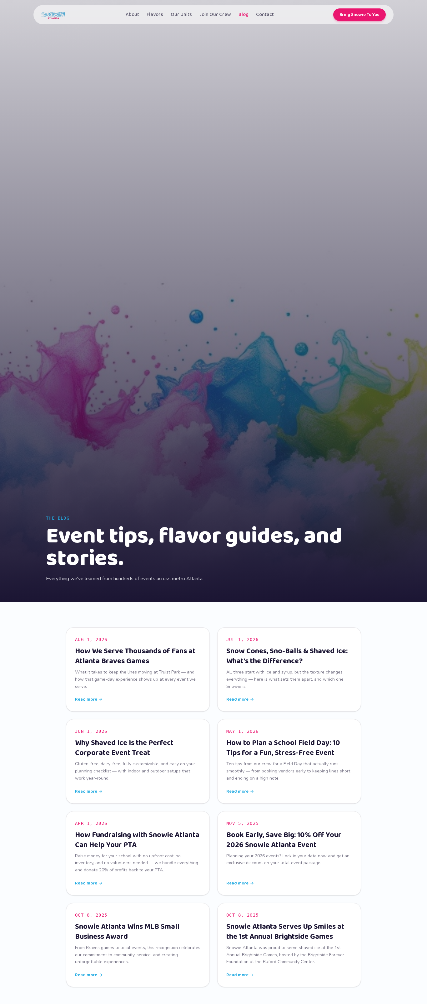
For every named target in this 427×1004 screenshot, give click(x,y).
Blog (244, 14)
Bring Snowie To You (359, 14)
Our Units (181, 14)
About (132, 14)
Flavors (155, 14)
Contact (265, 14)
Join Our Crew (215, 14)
